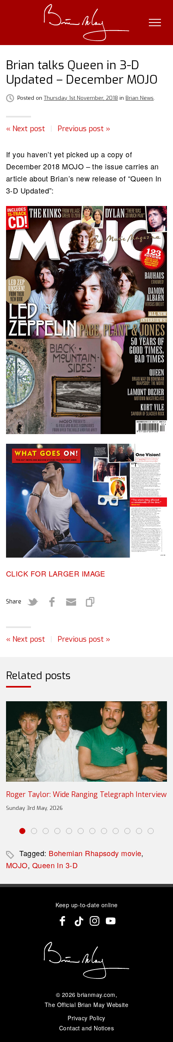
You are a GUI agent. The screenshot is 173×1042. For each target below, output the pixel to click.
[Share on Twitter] (33, 602)
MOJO (17, 865)
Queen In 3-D (55, 865)
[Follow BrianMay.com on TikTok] (78, 921)
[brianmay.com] (87, 22)
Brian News (140, 98)
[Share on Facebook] (52, 602)
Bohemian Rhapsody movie (95, 853)
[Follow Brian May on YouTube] (111, 921)
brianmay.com (96, 995)
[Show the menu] (155, 22)
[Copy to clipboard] (90, 602)
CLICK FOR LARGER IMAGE (55, 573)
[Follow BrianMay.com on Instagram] (94, 921)
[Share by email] (71, 602)
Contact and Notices (86, 1028)
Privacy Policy (86, 1018)
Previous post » (84, 129)
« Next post (25, 129)
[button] (22, 831)
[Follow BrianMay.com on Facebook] (62, 921)
